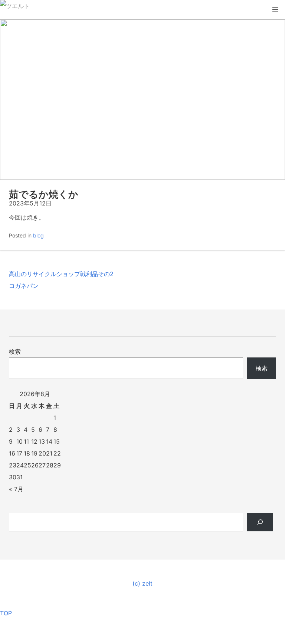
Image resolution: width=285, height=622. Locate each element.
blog (38, 235)
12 (34, 441)
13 (42, 441)
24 (20, 465)
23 (12, 465)
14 (49, 441)
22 (57, 453)
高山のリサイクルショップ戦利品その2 (61, 274)
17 (19, 453)
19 (34, 453)
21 (49, 453)
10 (19, 441)
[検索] (260, 522)
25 (27, 465)
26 (35, 465)
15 (56, 441)
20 (42, 453)
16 (12, 453)
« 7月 (16, 489)
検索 (15, 351)
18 (27, 453)
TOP (6, 613)
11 (26, 441)
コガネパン (24, 285)
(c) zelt (142, 583)
